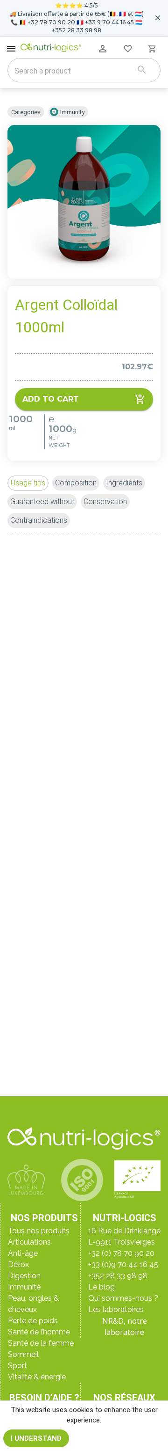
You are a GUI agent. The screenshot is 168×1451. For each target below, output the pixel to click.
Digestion (24, 1275)
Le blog (101, 1286)
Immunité (24, 1286)
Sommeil (23, 1354)
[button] (28, 483)
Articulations (29, 1242)
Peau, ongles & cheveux (33, 1304)
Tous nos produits (39, 1230)
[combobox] (72, 71)
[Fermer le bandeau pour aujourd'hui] (157, 17)
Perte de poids (33, 1320)
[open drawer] (11, 48)
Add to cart (50, 399)
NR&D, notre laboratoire (124, 1326)
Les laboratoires (116, 1309)
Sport (17, 1365)
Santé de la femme (41, 1343)
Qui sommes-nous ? (123, 1298)
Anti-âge (23, 1253)
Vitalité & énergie (37, 1376)
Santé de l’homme (39, 1331)
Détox (18, 1264)
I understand (36, 1438)
